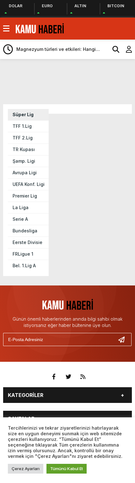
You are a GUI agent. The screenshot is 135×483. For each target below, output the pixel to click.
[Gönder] (124, 339)
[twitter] (68, 377)
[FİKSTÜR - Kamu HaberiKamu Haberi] (40, 28)
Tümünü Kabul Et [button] (66, 468)
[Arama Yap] (113, 49)
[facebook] (54, 377)
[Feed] (83, 377)
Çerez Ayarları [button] (26, 468)
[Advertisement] (69, 81)
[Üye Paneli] (125, 49)
